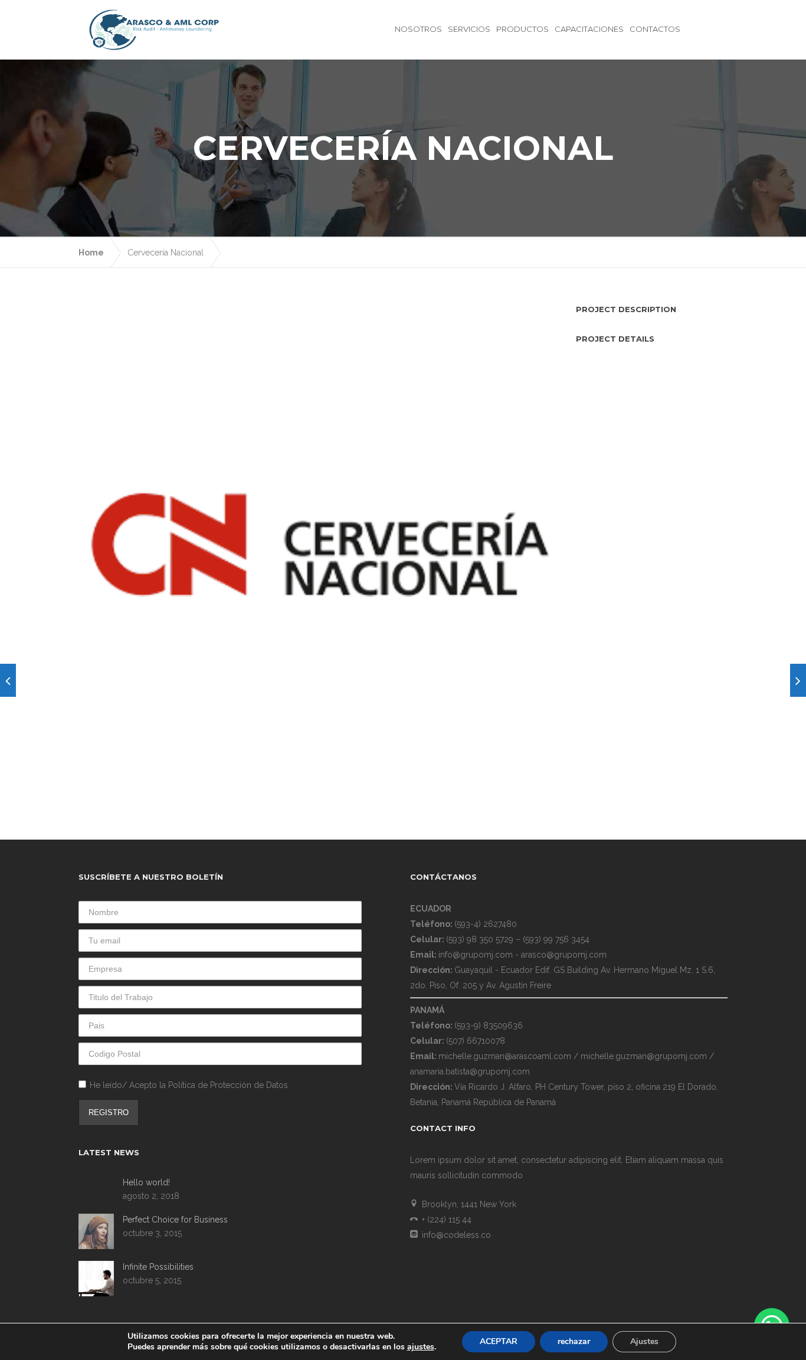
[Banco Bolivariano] (8, 680)
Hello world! (146, 1182)
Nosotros (418, 29)
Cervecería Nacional (165, 252)
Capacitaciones (589, 29)
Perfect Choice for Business (175, 1219)
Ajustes (644, 1341)
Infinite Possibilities (158, 1266)
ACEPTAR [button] (498, 1341)
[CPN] (798, 680)
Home (91, 252)
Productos (522, 29)
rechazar (574, 1341)
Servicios (469, 29)
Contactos (655, 29)
